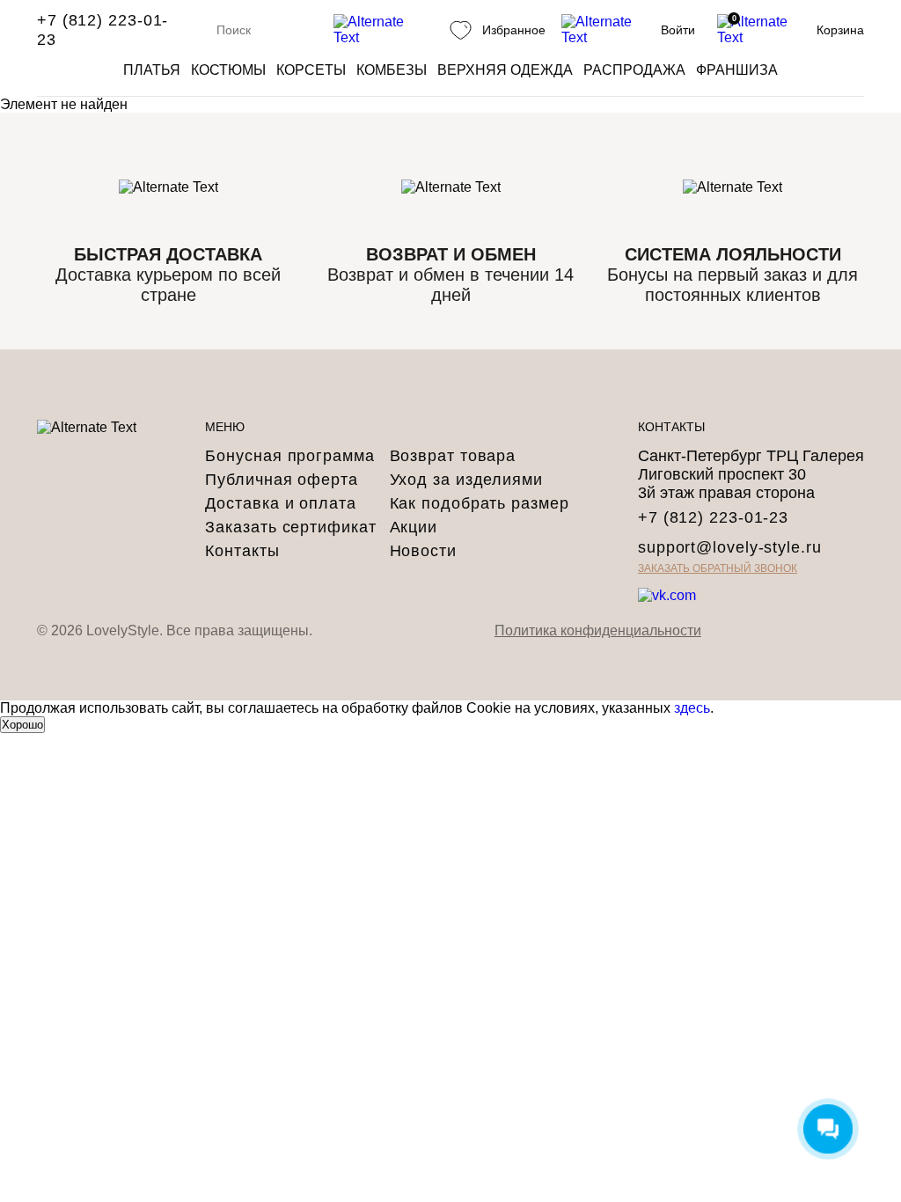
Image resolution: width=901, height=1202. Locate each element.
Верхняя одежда (505, 69)
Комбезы (391, 69)
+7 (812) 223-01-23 (102, 29)
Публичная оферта (281, 479)
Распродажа (634, 69)
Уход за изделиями (466, 479)
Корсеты (311, 69)
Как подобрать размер (479, 503)
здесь (692, 707)
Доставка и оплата (280, 503)
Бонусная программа (289, 456)
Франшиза (737, 69)
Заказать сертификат (290, 527)
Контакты (242, 551)
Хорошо (22, 724)
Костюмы (228, 69)
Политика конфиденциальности (597, 630)
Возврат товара (453, 456)
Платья (151, 69)
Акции (414, 527)
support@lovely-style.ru (730, 547)
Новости (423, 551)
